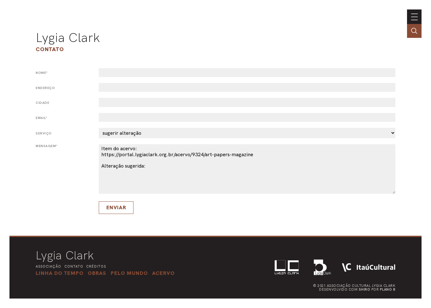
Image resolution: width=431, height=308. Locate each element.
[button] (129, 273)
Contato (50, 49)
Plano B (388, 289)
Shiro (364, 289)
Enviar (116, 207)
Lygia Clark (68, 37)
